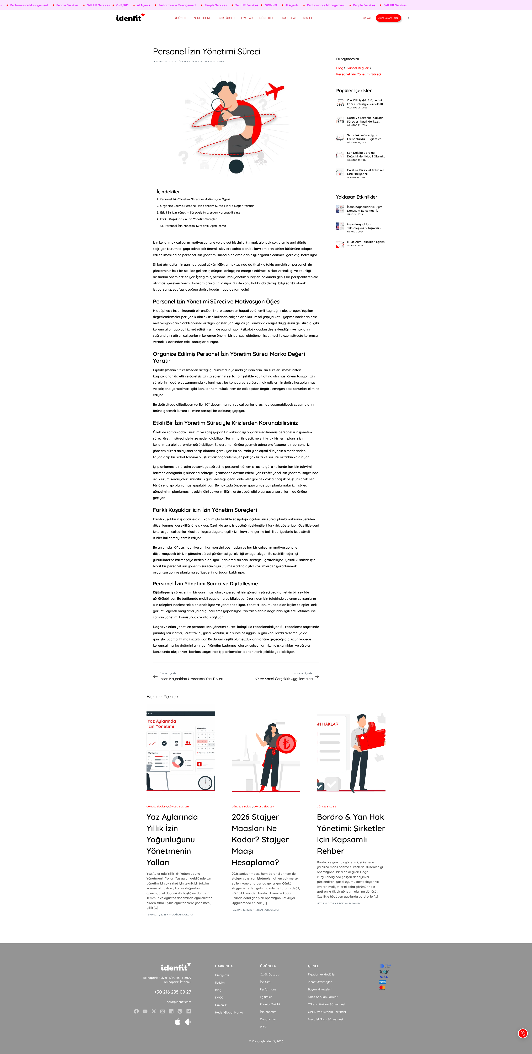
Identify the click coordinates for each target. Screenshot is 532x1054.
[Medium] (188, 1011)
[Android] (188, 1021)
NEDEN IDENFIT (203, 18)
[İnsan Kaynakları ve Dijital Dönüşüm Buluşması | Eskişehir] (340, 209)
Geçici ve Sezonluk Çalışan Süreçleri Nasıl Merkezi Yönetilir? (365, 120)
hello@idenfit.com (179, 1002)
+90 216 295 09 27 (172, 992)
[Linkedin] (171, 1011)
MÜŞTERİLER (267, 18)
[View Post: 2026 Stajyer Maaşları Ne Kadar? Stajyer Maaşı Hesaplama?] (266, 751)
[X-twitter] (153, 1011)
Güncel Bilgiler (187, 61)
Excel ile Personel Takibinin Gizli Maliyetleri (365, 172)
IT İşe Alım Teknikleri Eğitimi (366, 242)
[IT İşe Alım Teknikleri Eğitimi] (340, 244)
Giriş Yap (366, 18)
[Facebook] (136, 1011)
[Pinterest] (179, 1011)
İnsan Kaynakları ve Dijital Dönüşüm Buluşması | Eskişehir (365, 209)
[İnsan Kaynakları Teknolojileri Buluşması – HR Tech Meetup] (340, 226)
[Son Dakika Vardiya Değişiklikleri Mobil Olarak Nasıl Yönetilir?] (340, 155)
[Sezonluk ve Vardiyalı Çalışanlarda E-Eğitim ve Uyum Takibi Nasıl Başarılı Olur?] (340, 137)
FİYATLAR (247, 18)
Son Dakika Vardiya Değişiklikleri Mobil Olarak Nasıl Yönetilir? (365, 154)
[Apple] (177, 1021)
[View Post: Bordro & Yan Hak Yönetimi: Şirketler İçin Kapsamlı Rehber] (351, 751)
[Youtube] (145, 1011)
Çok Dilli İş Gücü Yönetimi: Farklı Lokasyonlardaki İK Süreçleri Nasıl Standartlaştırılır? (365, 102)
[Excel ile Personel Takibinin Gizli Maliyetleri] (340, 172)
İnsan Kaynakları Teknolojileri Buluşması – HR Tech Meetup (364, 226)
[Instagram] (162, 1011)
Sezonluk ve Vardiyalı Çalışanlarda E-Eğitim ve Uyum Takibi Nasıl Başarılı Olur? (365, 137)
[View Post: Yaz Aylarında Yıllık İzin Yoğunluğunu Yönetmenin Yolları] (181, 751)
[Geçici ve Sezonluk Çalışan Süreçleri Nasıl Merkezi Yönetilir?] (340, 120)
